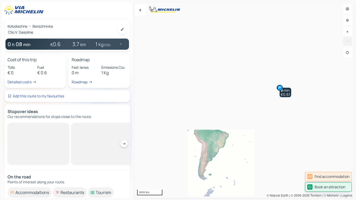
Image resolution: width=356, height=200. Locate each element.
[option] (30, 127)
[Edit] (122, 29)
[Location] (347, 52)
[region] (244, 100)
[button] (285, 92)
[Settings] (347, 20)
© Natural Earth (278, 195)
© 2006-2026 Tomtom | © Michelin (315, 195)
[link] (328, 176)
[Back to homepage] (25, 10)
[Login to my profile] (347, 9)
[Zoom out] (347, 41)
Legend (346, 195)
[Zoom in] (347, 31)
